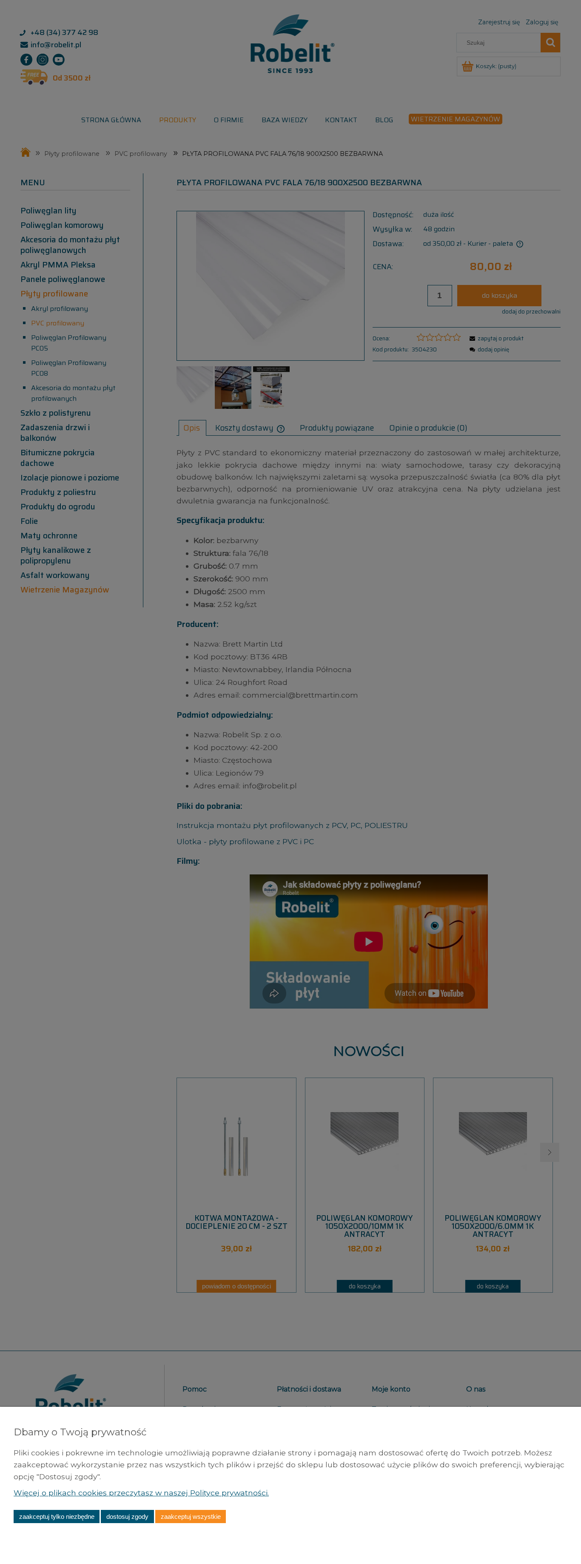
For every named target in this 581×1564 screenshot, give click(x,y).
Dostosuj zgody (127, 1516)
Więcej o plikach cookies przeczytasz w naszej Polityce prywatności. (141, 1492)
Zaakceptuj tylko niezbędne (56, 1516)
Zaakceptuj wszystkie (191, 1516)
